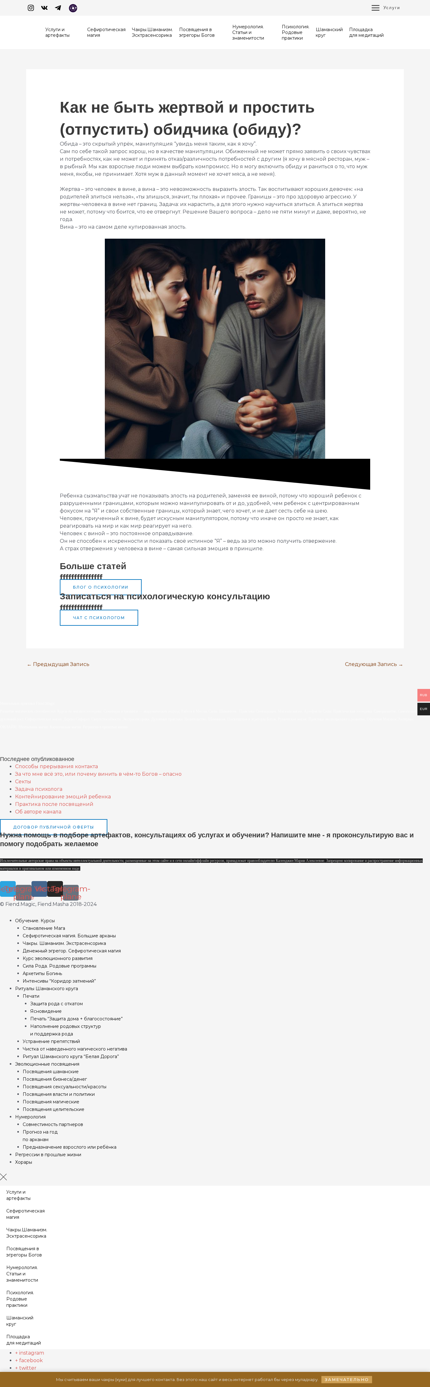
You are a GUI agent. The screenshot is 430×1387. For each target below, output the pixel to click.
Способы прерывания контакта (56, 766)
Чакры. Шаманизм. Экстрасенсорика (64, 943)
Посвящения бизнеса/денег (55, 1079)
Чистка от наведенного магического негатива (75, 1049)
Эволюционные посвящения (47, 1064)
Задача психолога (38, 789)
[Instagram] (31, 8)
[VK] (44, 8)
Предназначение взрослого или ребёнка (69, 1147)
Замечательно (347, 1379)
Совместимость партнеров (53, 1124)
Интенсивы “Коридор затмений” (59, 981)
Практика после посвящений (54, 804)
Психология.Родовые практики (20, 1299)
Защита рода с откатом (56, 1004)
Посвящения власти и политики (59, 1094)
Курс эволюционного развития (58, 958)
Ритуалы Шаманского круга (46, 988)
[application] (72, 35)
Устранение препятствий (51, 1041)
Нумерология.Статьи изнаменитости (22, 1274)
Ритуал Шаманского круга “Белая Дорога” (71, 1056)
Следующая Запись (374, 664)
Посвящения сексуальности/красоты (64, 1087)
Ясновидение (46, 1011)
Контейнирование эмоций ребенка (63, 797)
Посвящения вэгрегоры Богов (24, 1252)
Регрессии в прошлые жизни (48, 1154)
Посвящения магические (51, 1102)
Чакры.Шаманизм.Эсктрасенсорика (26, 1233)
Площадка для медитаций (23, 1340)
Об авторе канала (38, 812)
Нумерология (30, 1117)
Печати (31, 996)
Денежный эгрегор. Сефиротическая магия (72, 951)
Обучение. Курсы (35, 921)
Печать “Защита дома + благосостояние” (76, 1019)
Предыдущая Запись (58, 664)
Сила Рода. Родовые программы (59, 966)
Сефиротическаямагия (25, 1214)
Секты (23, 782)
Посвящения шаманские (51, 1071)
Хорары (23, 1162)
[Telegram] (58, 8)
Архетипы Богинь (42, 973)
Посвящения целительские (53, 1109)
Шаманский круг (19, 1321)
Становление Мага (44, 928)
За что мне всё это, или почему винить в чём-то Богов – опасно (98, 774)
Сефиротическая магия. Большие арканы (69, 936)
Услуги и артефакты (18, 1195)
